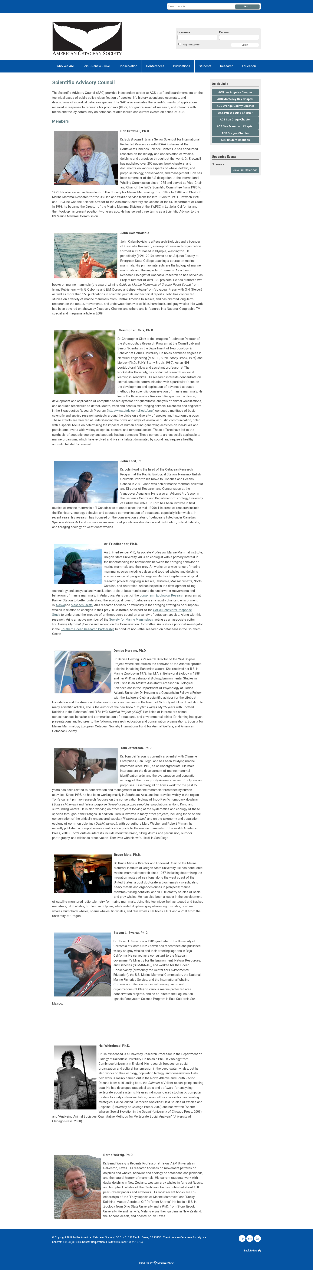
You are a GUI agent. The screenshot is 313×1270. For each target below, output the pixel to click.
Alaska (60, 605)
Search (247, 6)
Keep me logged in (191, 44)
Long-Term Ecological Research (162, 595)
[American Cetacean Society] (94, 39)
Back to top (250, 1250)
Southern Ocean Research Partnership (87, 629)
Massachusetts (82, 605)
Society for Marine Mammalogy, (131, 619)
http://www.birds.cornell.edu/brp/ (130, 411)
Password (225, 32)
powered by (146, 1262)
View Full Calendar (245, 170)
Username (183, 32)
